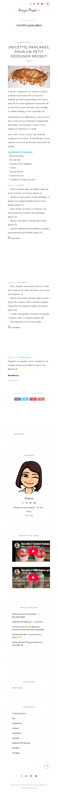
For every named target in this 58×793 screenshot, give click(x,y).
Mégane (22, 393)
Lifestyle (15, 738)
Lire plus (29, 515)
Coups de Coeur (19, 713)
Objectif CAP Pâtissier (21, 743)
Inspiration (16, 733)
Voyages (16, 753)
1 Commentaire (36, 393)
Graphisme (17, 723)
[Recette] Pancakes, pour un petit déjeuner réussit (29, 51)
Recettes (25, 42)
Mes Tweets (17, 687)
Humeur (15, 728)
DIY (13, 718)
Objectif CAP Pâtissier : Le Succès (27, 622)
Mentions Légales (29, 788)
